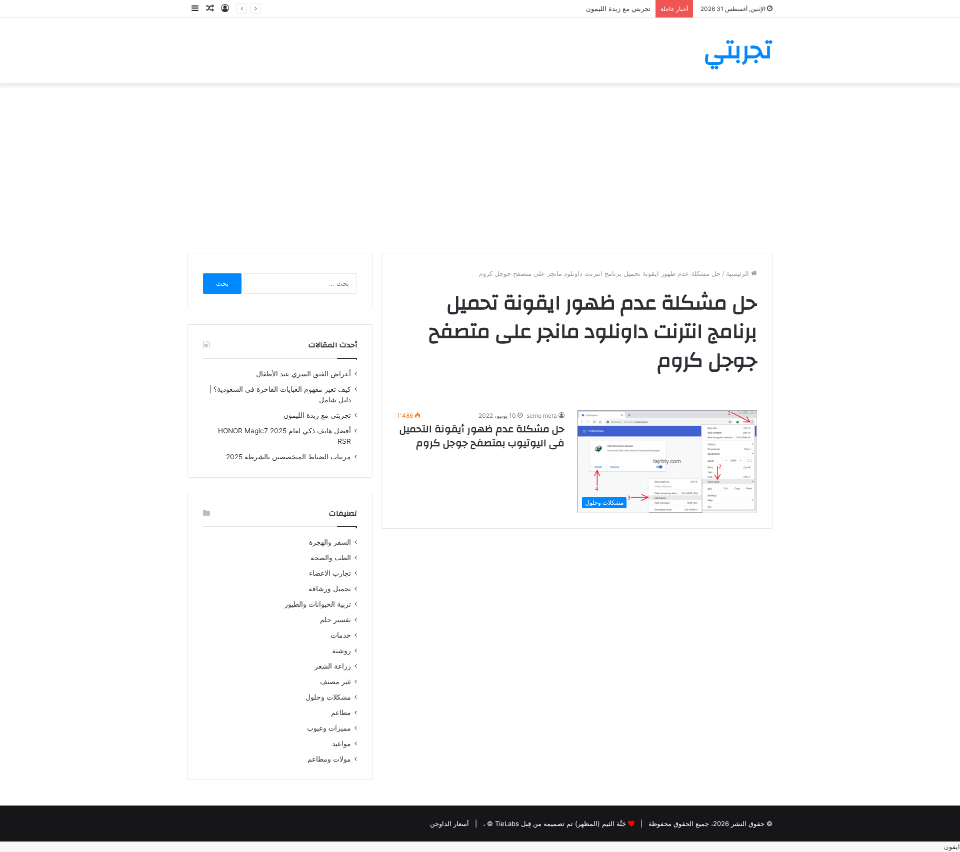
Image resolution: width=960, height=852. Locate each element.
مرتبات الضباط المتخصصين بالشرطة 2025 (288, 457)
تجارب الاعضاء (330, 573)
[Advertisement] (480, 168)
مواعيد (341, 744)
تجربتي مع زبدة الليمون (317, 415)
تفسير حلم (335, 620)
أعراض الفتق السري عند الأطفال (303, 374)
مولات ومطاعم (329, 759)
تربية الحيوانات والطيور (317, 604)
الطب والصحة (330, 558)
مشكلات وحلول (328, 697)
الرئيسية (738, 273)
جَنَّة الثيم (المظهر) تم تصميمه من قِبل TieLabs (560, 824)
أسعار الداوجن (449, 824)
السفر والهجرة (330, 542)
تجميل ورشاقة (329, 589)
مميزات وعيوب (329, 728)
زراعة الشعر (332, 666)
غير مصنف (335, 682)
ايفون (952, 847)
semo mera (541, 415)
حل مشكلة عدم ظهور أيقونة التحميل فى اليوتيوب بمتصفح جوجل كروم (482, 436)
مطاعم (341, 713)
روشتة (341, 651)
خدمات (340, 635)
